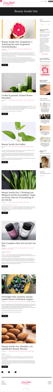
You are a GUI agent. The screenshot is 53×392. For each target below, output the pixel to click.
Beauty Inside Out (20, 49)
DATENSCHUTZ (4, 384)
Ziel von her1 (5, 254)
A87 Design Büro (7, 252)
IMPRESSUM (4, 383)
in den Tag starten (31, 107)
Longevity (29, 100)
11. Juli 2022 (3, 49)
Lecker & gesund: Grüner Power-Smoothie (17, 96)
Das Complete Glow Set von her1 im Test (19, 244)
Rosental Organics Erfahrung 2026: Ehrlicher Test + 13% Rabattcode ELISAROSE (45, 133)
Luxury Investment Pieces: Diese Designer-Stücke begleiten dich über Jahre (45, 122)
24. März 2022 (4, 301)
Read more (4, 212)
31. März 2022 (4, 248)
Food (17, 100)
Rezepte (33, 100)
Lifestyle (30, 49)
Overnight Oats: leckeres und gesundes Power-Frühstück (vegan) (17, 298)
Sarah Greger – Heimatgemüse (30, 301)
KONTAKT (3, 382)
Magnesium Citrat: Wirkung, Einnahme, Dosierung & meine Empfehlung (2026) (45, 145)
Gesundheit (26, 49)
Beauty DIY (14, 49)
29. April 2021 (4, 351)
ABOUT (3, 381)
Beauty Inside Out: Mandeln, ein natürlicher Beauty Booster (17, 347)
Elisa (6, 50)
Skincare (3, 50)
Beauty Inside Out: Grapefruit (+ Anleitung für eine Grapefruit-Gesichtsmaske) (17, 44)
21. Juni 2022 (3, 100)
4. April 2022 (3, 202)
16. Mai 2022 (3, 146)
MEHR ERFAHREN (45, 53)
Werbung (30, 351)
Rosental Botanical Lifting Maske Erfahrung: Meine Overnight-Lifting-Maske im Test (45, 110)
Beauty (10, 49)
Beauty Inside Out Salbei (13, 144)
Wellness (32, 146)
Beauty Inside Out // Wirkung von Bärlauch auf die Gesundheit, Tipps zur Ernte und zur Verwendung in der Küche (18, 196)
